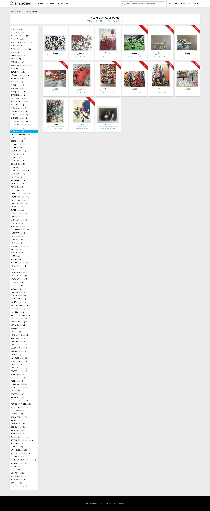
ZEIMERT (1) (19, 486)
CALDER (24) (19, 111)
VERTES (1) (18, 456)
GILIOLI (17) (18, 207)
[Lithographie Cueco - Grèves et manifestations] (108, 75)
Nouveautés (63, 4)
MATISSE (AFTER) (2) (21, 315)
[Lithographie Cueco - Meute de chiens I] (187, 39)
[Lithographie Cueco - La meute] (161, 75)
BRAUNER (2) (18, 95)
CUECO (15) (17, 131)
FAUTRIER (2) (18, 180)
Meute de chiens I (187, 55)
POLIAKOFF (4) (19, 384)
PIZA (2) (18, 378)
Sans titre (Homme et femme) (55, 127)
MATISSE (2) (18, 312)
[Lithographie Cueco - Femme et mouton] (82, 111)
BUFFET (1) (18, 105)
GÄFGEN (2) (19, 203)
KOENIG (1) (20, 263)
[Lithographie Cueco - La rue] (134, 75)
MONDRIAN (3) (18, 341)
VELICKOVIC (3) (20, 453)
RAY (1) (15, 391)
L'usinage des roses (187, 91)
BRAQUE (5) (18, 92)
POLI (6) (17, 381)
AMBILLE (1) (17, 39)
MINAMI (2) (17, 328)
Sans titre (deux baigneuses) (108, 127)
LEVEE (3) (16, 289)
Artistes (39, 4)
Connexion (185, 3)
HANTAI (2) (17, 223)
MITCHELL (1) (18, 338)
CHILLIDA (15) (19, 115)
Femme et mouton (82, 127)
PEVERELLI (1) (19, 371)
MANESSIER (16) (19, 299)
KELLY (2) (18, 249)
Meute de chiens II (160, 55)
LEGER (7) (17, 282)
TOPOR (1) (17, 443)
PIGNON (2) (18, 374)
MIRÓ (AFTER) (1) (19, 335)
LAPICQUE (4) (19, 276)
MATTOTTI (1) (19, 318)
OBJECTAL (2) (16, 364)
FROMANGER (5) (20, 197)
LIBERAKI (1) (18, 292)
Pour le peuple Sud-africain (55, 55)
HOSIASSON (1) (20, 230)
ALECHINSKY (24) (20, 36)
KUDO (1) (17, 269)
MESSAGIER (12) (19, 322)
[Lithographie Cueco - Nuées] (55, 75)
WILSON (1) (18, 479)
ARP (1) (15, 52)
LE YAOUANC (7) (19, 279)
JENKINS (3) (17, 240)
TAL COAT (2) (18, 430)
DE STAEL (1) (18, 138)
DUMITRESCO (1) (20, 170)
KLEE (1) (15, 256)
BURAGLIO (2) (18, 108)
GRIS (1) (16, 217)
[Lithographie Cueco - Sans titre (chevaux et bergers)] (134, 39)
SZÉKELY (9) (18, 427)
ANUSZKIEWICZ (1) (21, 42)
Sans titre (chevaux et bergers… (134, 55)
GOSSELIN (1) (19, 213)
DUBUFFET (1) (18, 167)
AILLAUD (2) (17, 32)
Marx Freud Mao (81, 91)
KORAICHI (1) (18, 266)
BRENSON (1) (19, 98)
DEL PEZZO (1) (18, 144)
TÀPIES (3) (17, 433)
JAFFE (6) (17, 236)
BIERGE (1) (17, 82)
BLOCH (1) (18, 85)
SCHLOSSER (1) (19, 407)
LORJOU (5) (18, 295)
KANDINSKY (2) (19, 246)
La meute (161, 91)
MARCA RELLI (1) (20, 305)
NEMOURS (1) (19, 358)
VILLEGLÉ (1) (18, 463)
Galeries (50, 4)
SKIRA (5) (17, 414)
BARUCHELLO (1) (21, 65)
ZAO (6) (16, 483)
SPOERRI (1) (18, 420)
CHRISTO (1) (19, 118)
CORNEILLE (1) (20, 124)
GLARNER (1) (17, 210)
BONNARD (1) (18, 88)
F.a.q (126, 504)
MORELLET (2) (19, 348)
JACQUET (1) (18, 233)
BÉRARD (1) (20, 75)
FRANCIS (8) (17, 187)
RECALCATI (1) (19, 397)
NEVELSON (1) (19, 361)
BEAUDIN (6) (18, 72)
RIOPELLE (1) (19, 401)
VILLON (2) (18, 466)
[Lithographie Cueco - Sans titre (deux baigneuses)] (108, 111)
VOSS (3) (15, 470)
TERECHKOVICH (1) (22, 440)
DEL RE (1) (17, 147)
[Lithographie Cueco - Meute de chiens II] (161, 39)
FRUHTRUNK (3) (20, 200)
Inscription (173, 3)
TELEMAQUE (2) (19, 437)
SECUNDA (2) (18, 410)
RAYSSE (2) (17, 394)
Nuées (55, 91)
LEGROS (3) (17, 286)
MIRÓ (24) (16, 332)
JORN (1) (16, 243)
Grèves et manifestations (108, 91)
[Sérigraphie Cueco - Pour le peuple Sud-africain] (55, 39)
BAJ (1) (16, 59)
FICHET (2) (17, 184)
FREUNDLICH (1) (19, 190)
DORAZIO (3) (18, 164)
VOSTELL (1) (17, 473)
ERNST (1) (16, 177)
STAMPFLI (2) (18, 424)
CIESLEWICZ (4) (19, 121)
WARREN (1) (18, 476)
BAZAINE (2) (17, 69)
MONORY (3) (19, 345)
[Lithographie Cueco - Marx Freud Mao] (82, 75)
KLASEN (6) (17, 253)
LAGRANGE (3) (19, 272)
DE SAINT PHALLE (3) (20, 134)
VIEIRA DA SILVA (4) (23, 460)
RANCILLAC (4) (19, 387)
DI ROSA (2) (18, 154)
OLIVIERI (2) (19, 368)
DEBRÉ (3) (17, 141)
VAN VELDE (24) (19, 450)
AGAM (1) (17, 29)
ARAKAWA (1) (16, 46)
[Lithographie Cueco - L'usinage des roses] (187, 75)
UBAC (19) (17, 447)
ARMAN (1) (21, 49)
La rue (134, 91)
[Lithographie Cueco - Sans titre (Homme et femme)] (55, 111)
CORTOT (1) (17, 128)
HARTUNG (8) (18, 226)
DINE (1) (15, 157)
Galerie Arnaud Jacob (19, 11)
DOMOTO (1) (18, 161)
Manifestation (81, 55)
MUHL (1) (16, 355)
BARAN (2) (17, 62)
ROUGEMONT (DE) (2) (21, 404)
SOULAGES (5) (19, 417)
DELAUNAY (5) (18, 151)
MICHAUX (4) (18, 325)
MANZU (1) (18, 302)
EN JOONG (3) (18, 174)
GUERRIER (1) (19, 220)
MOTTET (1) (18, 351)
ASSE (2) (18, 55)
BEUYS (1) (17, 78)
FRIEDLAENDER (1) (21, 193)
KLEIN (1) (16, 259)
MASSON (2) (18, 309)
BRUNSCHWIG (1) (20, 101)
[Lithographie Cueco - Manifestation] (81, 39)
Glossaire (121, 504)
